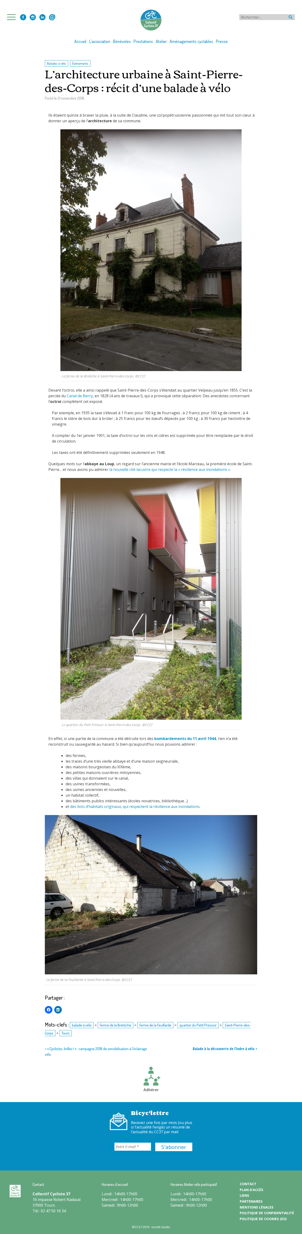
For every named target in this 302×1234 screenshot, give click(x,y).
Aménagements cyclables (191, 41)
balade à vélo (82, 1025)
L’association (99, 41)
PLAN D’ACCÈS (251, 1190)
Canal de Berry (80, 395)
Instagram (33, 17)
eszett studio (160, 1227)
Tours (66, 1033)
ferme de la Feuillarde (155, 1025)
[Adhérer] (151, 1077)
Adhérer (151, 1089)
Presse (222, 41)
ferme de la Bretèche (115, 1025)
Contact (52, 17)
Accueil (80, 41)
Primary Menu (12, 17)
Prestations (143, 41)
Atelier (161, 41)
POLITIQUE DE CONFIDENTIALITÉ (267, 1213)
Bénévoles (122, 41)
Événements (80, 63)
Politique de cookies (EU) (263, 1219)
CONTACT (248, 1184)
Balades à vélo (56, 63)
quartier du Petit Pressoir (198, 1025)
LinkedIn (42, 17)
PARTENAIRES (251, 1201)
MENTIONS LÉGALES (256, 1207)
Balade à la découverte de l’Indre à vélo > (225, 1048)
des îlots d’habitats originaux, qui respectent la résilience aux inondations (135, 806)
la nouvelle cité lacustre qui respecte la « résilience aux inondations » (169, 469)
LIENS (244, 1195)
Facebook (23, 17)
